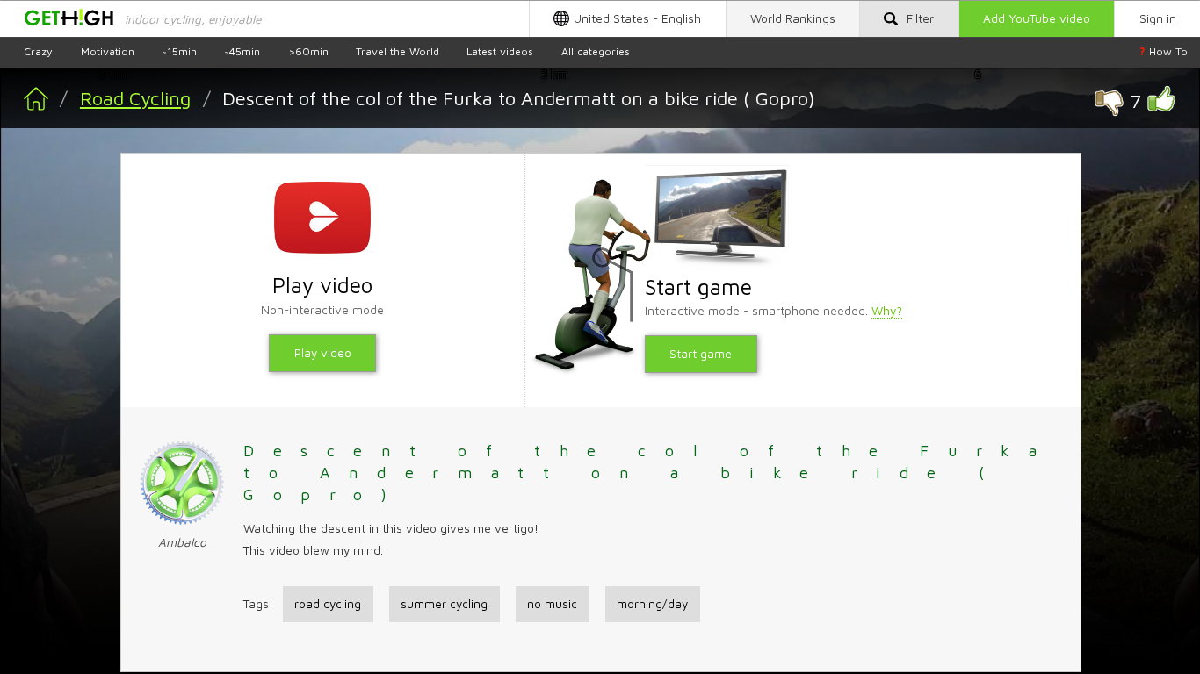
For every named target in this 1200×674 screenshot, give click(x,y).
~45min (242, 51)
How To (1163, 51)
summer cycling (444, 604)
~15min (179, 51)
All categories (595, 51)
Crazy (38, 51)
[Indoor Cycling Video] (24, 110)
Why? (886, 311)
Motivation (107, 51)
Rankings (792, 18)
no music (552, 604)
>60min (308, 51)
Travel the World (397, 51)
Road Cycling (135, 98)
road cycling (327, 604)
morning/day (652, 604)
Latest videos (499, 51)
